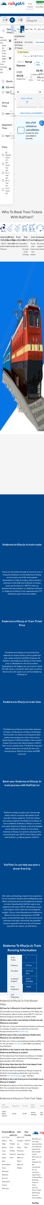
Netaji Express (24, 63)
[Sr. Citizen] (7, 92)
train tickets (17, 1044)
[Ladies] (7, 87)
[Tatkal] (3, 92)
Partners (20, 1151)
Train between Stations (5, 1171)
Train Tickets (30, 5)
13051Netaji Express (4, 1114)
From (4, 17)
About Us (20, 1137)
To (19, 17)
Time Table (38, 63)
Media (19, 1168)
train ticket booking (14, 1076)
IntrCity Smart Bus (28, 1143)
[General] (3, 87)
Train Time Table (4, 1154)
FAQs (19, 1147)
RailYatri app (23, 1031)
